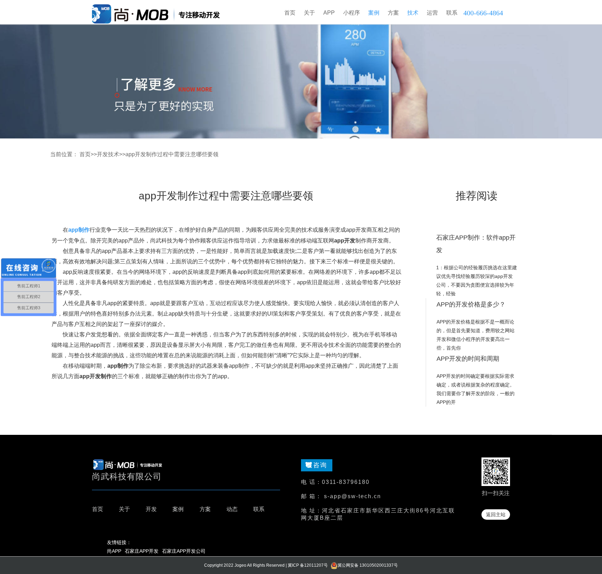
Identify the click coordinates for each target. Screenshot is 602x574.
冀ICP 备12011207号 (308, 565)
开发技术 (108, 154)
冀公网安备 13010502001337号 (368, 565)
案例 (178, 509)
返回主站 (495, 514)
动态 (232, 509)
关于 (124, 509)
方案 (205, 509)
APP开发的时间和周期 (468, 358)
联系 (258, 509)
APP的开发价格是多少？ (471, 304)
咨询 (320, 465)
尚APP (114, 551)
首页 (289, 13)
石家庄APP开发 (142, 551)
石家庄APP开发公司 (184, 551)
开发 (151, 509)
